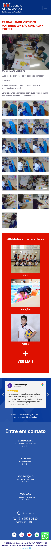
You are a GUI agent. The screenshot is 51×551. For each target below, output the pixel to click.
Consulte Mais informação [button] (17, 405)
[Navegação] (45, 7)
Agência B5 (27, 548)
